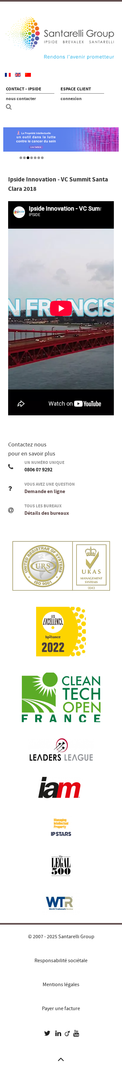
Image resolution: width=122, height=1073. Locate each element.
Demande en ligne (44, 491)
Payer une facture (61, 1008)
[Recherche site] (10, 106)
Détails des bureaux (46, 513)
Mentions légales (61, 984)
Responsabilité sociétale (61, 960)
